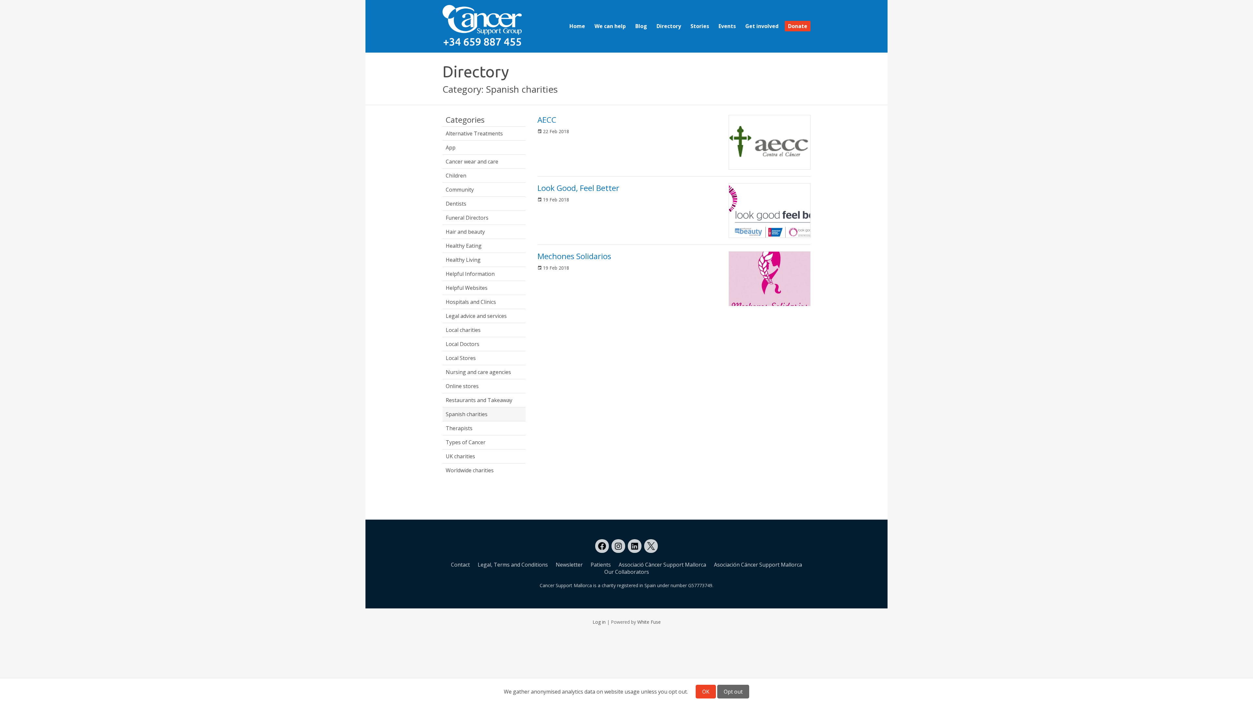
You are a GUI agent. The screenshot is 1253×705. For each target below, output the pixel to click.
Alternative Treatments (474, 133)
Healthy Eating (464, 245)
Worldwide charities (470, 470)
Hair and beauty (465, 231)
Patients (601, 564)
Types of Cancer (466, 442)
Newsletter (569, 564)
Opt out (733, 691)
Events (727, 26)
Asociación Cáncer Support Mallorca (758, 564)
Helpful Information (470, 273)
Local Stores (461, 358)
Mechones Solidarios (574, 256)
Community (460, 189)
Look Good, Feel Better (578, 187)
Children (456, 175)
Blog (641, 26)
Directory (669, 26)
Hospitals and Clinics (471, 302)
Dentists (456, 203)
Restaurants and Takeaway (479, 400)
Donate (797, 26)
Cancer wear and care (472, 161)
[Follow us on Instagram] (618, 546)
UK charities (460, 456)
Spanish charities (466, 414)
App (451, 147)
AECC (546, 119)
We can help (610, 26)
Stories (699, 26)
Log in (599, 622)
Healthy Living (463, 259)
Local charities (463, 330)
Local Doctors (462, 344)
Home (577, 26)
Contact (460, 564)
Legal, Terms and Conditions (513, 564)
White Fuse (649, 622)
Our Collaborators (626, 571)
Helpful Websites (466, 287)
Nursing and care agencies (478, 372)
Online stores (462, 386)
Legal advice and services (476, 316)
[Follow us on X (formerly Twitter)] (651, 546)
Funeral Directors (467, 217)
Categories (465, 120)
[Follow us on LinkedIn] (635, 546)
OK (705, 691)
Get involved (762, 26)
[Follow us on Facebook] (602, 546)
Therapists (459, 428)
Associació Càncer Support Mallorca (662, 564)
